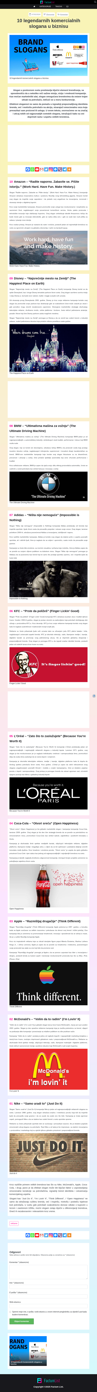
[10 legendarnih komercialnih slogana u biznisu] (28, 1351)
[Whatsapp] (32, 169)
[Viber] (60, 169)
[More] (69, 169)
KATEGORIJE (45, 6)
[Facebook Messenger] (55, 169)
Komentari (64, 14)
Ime (16, 1283)
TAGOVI (58, 6)
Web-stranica (15, 1302)
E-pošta (18, 1293)
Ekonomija (50, 14)
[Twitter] (46, 169)
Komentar (19, 1262)
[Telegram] (65, 169)
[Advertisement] (48, 143)
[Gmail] (42, 169)
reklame (14, 1223)
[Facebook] (28, 169)
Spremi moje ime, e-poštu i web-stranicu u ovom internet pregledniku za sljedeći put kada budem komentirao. (49, 1313)
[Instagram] (51, 169)
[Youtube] (37, 169)
